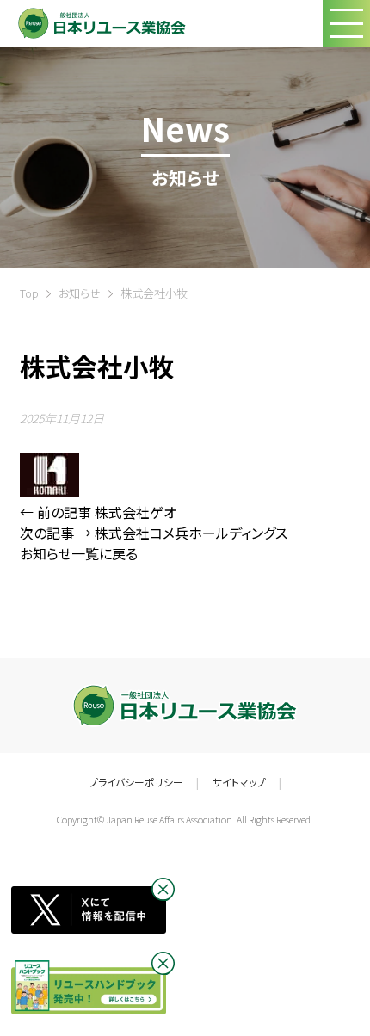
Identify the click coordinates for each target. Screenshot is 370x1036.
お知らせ (80, 293)
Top (29, 293)
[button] (346, 23)
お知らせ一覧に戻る (79, 553)
